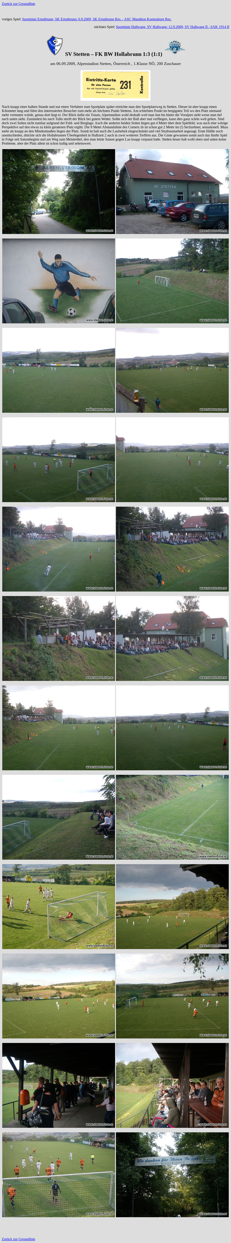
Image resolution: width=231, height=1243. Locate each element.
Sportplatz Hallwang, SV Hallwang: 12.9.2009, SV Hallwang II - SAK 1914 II (172, 27)
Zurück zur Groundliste (18, 4)
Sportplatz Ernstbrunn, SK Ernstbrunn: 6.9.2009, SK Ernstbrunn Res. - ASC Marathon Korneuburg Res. (96, 19)
